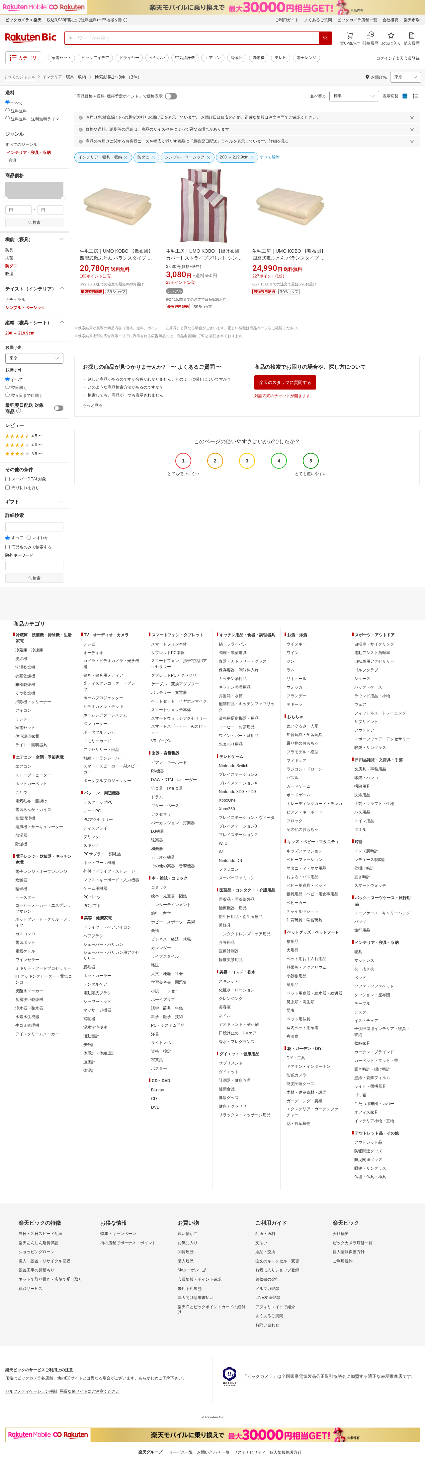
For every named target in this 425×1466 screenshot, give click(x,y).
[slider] (5, 198)
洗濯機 (259, 57)
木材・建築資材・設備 (306, 1092)
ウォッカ (294, 687)
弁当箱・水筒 (231, 696)
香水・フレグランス (237, 1041)
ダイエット (229, 1071)
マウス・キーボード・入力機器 (111, 880)
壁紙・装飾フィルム (372, 1077)
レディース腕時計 (370, 859)
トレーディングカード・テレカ (314, 803)
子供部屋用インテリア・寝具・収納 (382, 1031)
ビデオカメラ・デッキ (103, 706)
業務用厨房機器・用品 (239, 718)
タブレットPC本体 (168, 652)
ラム (291, 670)
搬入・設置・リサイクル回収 (44, 1261)
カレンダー (161, 948)
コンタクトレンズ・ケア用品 (245, 934)
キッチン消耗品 (233, 678)
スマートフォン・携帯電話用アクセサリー (179, 663)
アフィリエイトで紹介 (275, 1307)
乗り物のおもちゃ (302, 743)
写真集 (157, 1060)
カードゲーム (298, 786)
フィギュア (296, 760)
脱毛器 (89, 967)
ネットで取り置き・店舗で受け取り (50, 1279)
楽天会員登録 (408, 58)
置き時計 (362, 877)
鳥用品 (292, 984)
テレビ (281, 57)
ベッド (360, 977)
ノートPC (92, 811)
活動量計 (91, 1036)
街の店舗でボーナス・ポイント (128, 1243)
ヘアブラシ (93, 936)
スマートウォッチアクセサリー (179, 718)
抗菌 (9, 258)
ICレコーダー (95, 723)
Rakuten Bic (30, 38)
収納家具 (362, 1043)
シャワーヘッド (97, 1001)
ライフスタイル (165, 956)
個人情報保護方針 (349, 1252)
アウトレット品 (368, 1142)
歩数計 (89, 1044)
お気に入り (188, 1243)
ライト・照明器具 (31, 745)
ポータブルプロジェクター (107, 780)
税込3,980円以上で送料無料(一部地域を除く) (87, 20)
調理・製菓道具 (233, 652)
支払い (261, 1243)
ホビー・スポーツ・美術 (173, 922)
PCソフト (92, 905)
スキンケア (229, 981)
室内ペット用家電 (302, 1027)
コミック (159, 887)
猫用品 (292, 941)
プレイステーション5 (238, 774)
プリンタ (91, 836)
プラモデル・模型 (302, 752)
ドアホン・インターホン (308, 1066)
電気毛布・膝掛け (31, 801)
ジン (291, 661)
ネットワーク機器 (99, 862)
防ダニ (11, 266)
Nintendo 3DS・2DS (237, 791)
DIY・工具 (296, 1058)
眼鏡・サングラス (370, 747)
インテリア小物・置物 (374, 1121)
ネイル (225, 1015)
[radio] (7, 102)
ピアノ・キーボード (169, 762)
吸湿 (9, 274)
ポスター (159, 1068)
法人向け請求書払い (195, 1297)
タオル (360, 829)
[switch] (58, 408)
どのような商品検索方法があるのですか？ (125, 387)
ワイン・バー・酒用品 (239, 735)
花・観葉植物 (298, 1123)
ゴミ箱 (360, 1095)
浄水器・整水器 (29, 1008)
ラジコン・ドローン (304, 769)
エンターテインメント (171, 904)
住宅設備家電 (27, 736)
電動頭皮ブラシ (97, 993)
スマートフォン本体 (169, 644)
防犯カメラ (296, 1075)
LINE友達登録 (267, 1297)
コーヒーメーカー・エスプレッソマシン (43, 908)
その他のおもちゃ (302, 829)
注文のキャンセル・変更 (277, 1261)
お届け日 (13, 370)
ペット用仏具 (298, 1019)
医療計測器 (229, 951)
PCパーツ (92, 897)
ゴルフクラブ (366, 670)
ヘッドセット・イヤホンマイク (179, 701)
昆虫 (291, 1010)
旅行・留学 (161, 913)
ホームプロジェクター (103, 698)
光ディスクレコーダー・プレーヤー (111, 686)
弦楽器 (157, 840)
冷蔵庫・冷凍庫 (29, 650)
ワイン (292, 652)
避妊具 (225, 925)
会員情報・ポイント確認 (199, 1279)
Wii (221, 852)
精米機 (21, 888)
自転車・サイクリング (374, 644)
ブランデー (296, 696)
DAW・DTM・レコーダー (174, 779)
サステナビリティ (250, 1452)
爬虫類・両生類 (300, 1002)
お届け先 (13, 347)
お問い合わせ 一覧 (213, 1452)
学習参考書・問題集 (169, 982)
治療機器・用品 (233, 908)
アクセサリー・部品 (101, 749)
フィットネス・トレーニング (380, 713)
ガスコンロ (25, 934)
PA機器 (157, 771)
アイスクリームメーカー (37, 1034)
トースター (25, 897)
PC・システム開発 (168, 1025)
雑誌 (155, 965)
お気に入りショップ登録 (277, 1270)
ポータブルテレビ (99, 732)
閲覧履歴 (186, 1252)
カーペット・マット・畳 (376, 1060)
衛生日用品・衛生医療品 (241, 916)
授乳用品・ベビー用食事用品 (312, 894)
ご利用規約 (343, 1261)
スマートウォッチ (370, 885)
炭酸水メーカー (29, 991)
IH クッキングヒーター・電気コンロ (43, 979)
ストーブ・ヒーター (33, 775)
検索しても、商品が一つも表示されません (125, 395)
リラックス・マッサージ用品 (245, 1115)
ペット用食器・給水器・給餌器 (314, 993)
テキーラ (294, 704)
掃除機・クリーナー (33, 702)
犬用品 (292, 950)
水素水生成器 (27, 1016)
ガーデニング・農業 (304, 1101)
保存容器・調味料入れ (239, 670)
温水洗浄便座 (95, 1027)
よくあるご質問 (318, 20)
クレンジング (231, 998)
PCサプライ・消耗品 (102, 854)
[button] (15, 190)
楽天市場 (412, 20)
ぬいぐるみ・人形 (302, 726)
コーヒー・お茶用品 (237, 727)
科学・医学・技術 (167, 1016)
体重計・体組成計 (99, 1053)
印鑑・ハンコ (366, 777)
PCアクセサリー (98, 819)
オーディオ (93, 652)
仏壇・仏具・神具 (370, 1177)
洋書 (155, 1034)
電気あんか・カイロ (33, 809)
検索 (37, 222)
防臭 (9, 250)
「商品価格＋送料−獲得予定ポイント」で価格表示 (118, 96)
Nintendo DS (230, 860)
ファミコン (229, 869)
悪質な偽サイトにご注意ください (90, 1391)
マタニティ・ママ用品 (306, 868)
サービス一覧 (181, 1452)
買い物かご (188, 1233)
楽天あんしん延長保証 (38, 1243)
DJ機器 (157, 831)
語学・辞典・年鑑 (167, 1008)
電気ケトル (25, 951)
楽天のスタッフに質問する (285, 382)
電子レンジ (306, 57)
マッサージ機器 (97, 1010)
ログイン (384, 58)
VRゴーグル (162, 741)
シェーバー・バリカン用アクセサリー (111, 955)
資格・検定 (161, 1051)
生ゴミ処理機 (27, 1025)
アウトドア (364, 730)
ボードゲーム (298, 795)
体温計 (89, 1070)
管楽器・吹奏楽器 (167, 788)
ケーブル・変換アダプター (175, 684)
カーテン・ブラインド (374, 1052)
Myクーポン (188, 1270)
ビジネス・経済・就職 (171, 939)
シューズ (362, 678)
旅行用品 (362, 930)
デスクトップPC (98, 802)
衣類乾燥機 (25, 676)
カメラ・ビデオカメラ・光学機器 (111, 663)
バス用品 (362, 812)
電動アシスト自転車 (372, 652)
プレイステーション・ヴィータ (247, 817)
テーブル (362, 1003)
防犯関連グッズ (368, 1151)
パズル (292, 777)
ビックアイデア (95, 57)
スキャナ (91, 845)
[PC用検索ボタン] (325, 38)
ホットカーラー (97, 975)
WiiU (223, 843)
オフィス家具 (366, 1112)
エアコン (213, 57)
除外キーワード (19, 555)
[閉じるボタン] (413, 117)
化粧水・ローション (237, 990)
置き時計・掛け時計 (372, 1069)
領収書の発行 (267, 1279)
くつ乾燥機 (25, 693)
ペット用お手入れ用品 (306, 958)
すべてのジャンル (20, 77)
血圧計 (89, 1062)
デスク (360, 1012)
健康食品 (227, 1089)
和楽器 (157, 848)
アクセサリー (163, 814)
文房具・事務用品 (370, 769)
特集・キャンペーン (118, 1233)
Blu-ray (157, 1090)
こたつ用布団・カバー (374, 1103)
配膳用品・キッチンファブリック (247, 707)
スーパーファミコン (237, 878)
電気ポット (25, 942)
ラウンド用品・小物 (372, 696)
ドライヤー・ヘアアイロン (107, 927)
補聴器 (89, 1018)
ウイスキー (296, 644)
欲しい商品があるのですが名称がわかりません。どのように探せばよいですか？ (159, 379)
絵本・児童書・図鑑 (169, 896)
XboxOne (227, 800)
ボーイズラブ (163, 999)
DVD (155, 1107)
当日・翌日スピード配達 (40, 1233)
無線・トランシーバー (103, 758)
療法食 (292, 1036)
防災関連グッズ (300, 1083)
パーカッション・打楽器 (173, 823)
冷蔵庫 (237, 57)
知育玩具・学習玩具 (304, 734)
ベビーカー (296, 902)
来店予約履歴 (190, 1288)
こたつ (21, 792)
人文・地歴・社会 (167, 973)
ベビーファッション (304, 859)
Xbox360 (227, 809)
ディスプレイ (95, 828)
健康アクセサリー (235, 1106)
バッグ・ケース (368, 687)
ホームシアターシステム (105, 715)
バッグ (360, 921)
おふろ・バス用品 (302, 877)
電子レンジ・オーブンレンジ (41, 871)
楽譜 (155, 930)
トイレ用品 (364, 821)
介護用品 (227, 942)
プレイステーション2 (238, 834)
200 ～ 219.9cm (20, 333)
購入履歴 (186, 1261)
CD (154, 1098)
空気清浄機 (185, 57)
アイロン (23, 710)
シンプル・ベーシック (25, 307)
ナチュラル (15, 299)
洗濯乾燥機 (25, 667)
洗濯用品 (362, 795)
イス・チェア (366, 1020)
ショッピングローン (36, 1252)
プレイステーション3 (238, 826)
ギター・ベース (165, 805)
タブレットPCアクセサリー (176, 675)
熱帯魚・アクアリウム (306, 967)
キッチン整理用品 (235, 687)
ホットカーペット (31, 783)
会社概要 (390, 20)
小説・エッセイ (165, 991)
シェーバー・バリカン (103, 944)
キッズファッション (304, 851)
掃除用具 (362, 786)
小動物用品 (296, 976)
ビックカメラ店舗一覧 (357, 20)
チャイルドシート (302, 911)
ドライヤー (129, 57)
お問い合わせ (267, 1325)
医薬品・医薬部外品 (237, 899)
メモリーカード (97, 741)
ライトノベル (163, 1042)
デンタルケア (95, 984)
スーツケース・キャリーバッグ (382, 913)
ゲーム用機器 (95, 888)
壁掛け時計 (364, 868)
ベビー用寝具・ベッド (306, 885)
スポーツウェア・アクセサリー (382, 739)
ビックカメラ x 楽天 (23, 20)
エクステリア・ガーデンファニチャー (314, 1112)
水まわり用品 (231, 744)
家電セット (61, 57)
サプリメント (231, 1063)
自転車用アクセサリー (374, 661)
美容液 (225, 1007)
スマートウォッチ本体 (171, 709)
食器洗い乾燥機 (29, 999)
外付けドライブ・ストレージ (109, 871)
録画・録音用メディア (103, 675)
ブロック (294, 821)
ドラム (157, 797)
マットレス (364, 960)
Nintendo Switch (233, 766)
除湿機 (21, 844)
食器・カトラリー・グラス (243, 661)
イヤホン (157, 57)
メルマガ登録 (267, 1288)
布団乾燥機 (25, 684)
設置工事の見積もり (36, 1270)
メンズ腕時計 (366, 851)
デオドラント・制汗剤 (239, 1024)
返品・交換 (265, 1252)
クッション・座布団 (372, 995)
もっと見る (93, 405)
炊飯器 (21, 880)
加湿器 (21, 835)
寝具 (358, 951)
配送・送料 (265, 1233)
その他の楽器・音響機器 (173, 866)
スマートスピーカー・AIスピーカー (111, 769)
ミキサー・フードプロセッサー (43, 968)
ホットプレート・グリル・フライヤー (43, 922)
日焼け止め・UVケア (237, 1033)
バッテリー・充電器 (169, 692)
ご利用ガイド (287, 20)
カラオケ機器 (163, 857)
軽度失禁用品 (231, 959)
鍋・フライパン (233, 644)
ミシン (21, 719)
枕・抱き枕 (364, 969)
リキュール (296, 678)
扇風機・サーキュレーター (39, 827)
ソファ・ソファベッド (374, 986)
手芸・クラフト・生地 (374, 803)
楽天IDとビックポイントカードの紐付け (211, 1309)
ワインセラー (27, 959)
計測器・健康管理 (235, 1080)
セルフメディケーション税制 (31, 1391)
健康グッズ (229, 1097)
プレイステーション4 (238, 783)
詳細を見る (279, 141)
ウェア (360, 704)
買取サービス (30, 1288)
